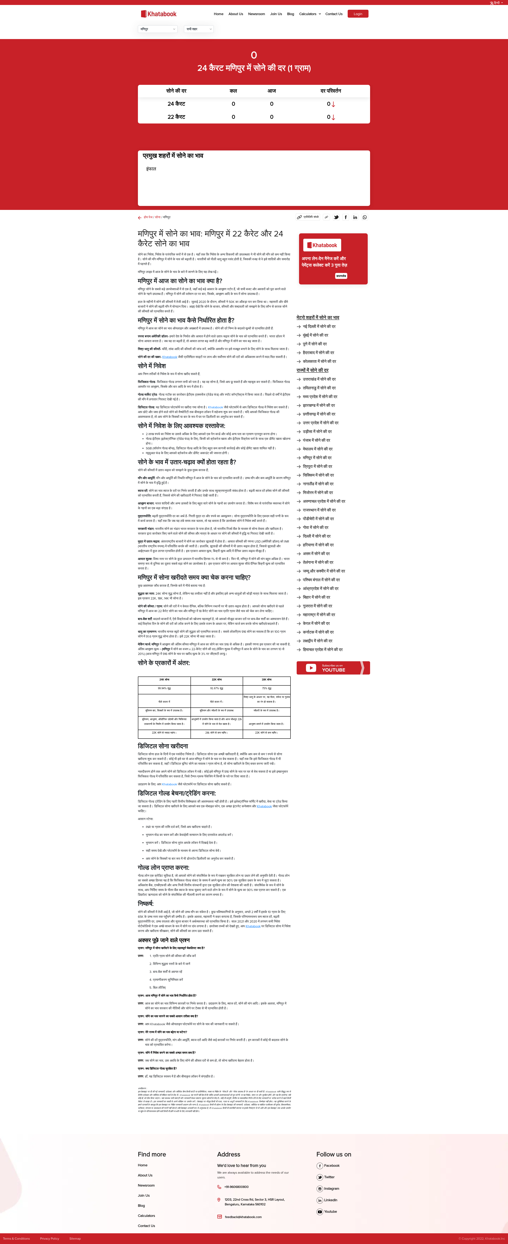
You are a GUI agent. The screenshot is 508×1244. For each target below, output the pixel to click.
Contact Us (334, 14)
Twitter (329, 1177)
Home (219, 13)
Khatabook (215, 407)
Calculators (307, 14)
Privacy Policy (49, 1239)
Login (358, 14)
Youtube (330, 1211)
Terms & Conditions (16, 1239)
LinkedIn (330, 1200)
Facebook (331, 1165)
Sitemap (75, 1239)
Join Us (276, 14)
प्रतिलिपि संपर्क (311, 217)
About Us (236, 14)
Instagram (331, 1188)
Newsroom (256, 14)
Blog (290, 14)
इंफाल (151, 169)
